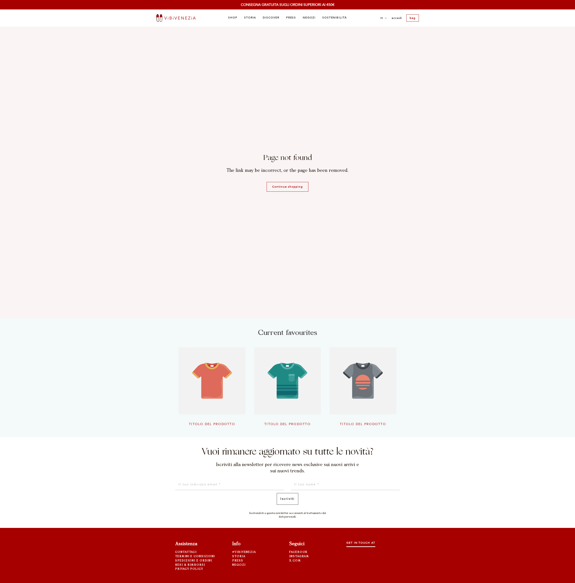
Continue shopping (287, 186)
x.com (295, 560)
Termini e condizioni (195, 556)
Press (237, 560)
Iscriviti (287, 499)
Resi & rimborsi (190, 565)
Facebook (298, 552)
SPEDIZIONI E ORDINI (193, 560)
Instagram (299, 556)
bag (413, 18)
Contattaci (186, 552)
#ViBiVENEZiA (244, 552)
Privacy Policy (189, 569)
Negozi (239, 565)
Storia (238, 556)
